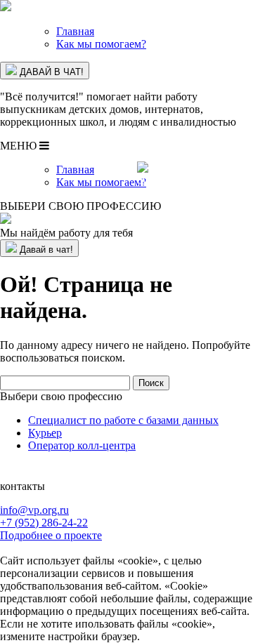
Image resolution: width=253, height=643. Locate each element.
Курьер (45, 433)
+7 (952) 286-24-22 (44, 523)
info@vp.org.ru (34, 510)
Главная (75, 31)
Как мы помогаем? (101, 44)
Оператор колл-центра (82, 445)
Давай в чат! (45, 249)
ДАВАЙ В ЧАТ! (50, 72)
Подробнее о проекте (51, 535)
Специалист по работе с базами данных (123, 420)
